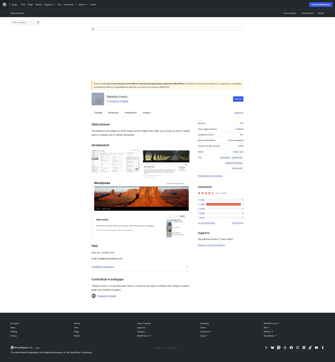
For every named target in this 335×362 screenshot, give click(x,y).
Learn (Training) (144, 323)
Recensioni (113, 112)
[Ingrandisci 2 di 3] (186, 153)
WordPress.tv (144, 336)
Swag (204, 336)
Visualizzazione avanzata (210, 175)
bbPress (268, 331)
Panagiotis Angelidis (119, 101)
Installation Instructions (103, 267)
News (12, 327)
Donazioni (205, 331)
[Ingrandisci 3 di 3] (186, 184)
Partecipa (204, 323)
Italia (37, 348)
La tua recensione (206, 223)
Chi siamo (14, 323)
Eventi (203, 327)
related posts (237, 158)
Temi (76, 327)
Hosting (13, 331)
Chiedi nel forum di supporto (211, 245)
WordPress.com (272, 323)
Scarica (238, 99)
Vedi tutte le (237, 223)
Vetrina (77, 323)
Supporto (238, 112)
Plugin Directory (17, 13)
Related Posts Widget (234, 163)
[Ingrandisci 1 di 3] (136, 153)
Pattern (77, 336)
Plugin (76, 331)
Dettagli (98, 112)
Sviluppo (147, 112)
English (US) (238, 152)
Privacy (13, 336)
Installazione (131, 112)
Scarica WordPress (321, 4)
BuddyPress (270, 336)
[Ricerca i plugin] (38, 22)
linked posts (225, 158)
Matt (267, 327)
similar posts (237, 168)
